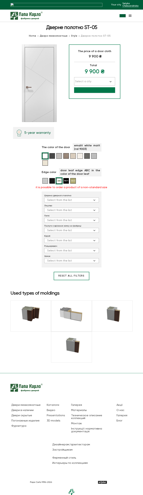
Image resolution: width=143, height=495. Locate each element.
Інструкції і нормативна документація (86, 430)
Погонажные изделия (25, 420)
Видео (51, 410)
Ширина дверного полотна (57, 196)
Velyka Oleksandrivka (130, 4)
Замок (47, 256)
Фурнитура (18, 426)
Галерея (76, 405)
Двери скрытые (21, 415)
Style (74, 36)
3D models (53, 420)
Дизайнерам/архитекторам (71, 444)
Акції (119, 405)
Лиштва (48, 206)
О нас (120, 410)
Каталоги (53, 405)
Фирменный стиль (64, 457)
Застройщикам (62, 449)
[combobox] (71, 200)
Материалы (79, 410)
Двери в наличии (22, 410)
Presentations (56, 415)
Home (32, 36)
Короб (47, 236)
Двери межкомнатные (54, 36)
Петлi (47, 216)
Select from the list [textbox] (59, 200)
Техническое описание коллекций (86, 417)
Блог (119, 420)
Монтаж (76, 423)
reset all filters (71, 276)
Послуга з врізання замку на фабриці (62, 226)
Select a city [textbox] (83, 81)
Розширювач (50, 246)
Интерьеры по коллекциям (70, 463)
